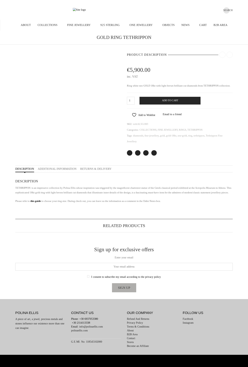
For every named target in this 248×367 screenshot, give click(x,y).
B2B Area (220, 25)
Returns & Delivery (96, 168)
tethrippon (199, 135)
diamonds (138, 135)
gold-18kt (171, 135)
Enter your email (124, 257)
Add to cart (170, 100)
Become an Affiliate (138, 346)
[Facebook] (137, 153)
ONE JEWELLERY (141, 25)
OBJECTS (168, 25)
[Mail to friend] (154, 153)
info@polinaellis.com (91, 326)
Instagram (188, 322)
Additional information (57, 168)
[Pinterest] (146, 153)
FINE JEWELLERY (79, 25)
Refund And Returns (138, 318)
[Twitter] (129, 153)
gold (162, 135)
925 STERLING (110, 25)
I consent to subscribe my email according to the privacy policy (126, 276)
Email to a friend (172, 114)
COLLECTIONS (47, 25)
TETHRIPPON (194, 129)
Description (24, 168)
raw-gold (182, 135)
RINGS (182, 129)
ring (190, 135)
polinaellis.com (79, 330)
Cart (203, 25)
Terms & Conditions (138, 326)
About (26, 25)
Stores (130, 342)
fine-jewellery (152, 135)
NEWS (185, 25)
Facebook (188, 318)
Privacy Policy (135, 322)
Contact (131, 338)
